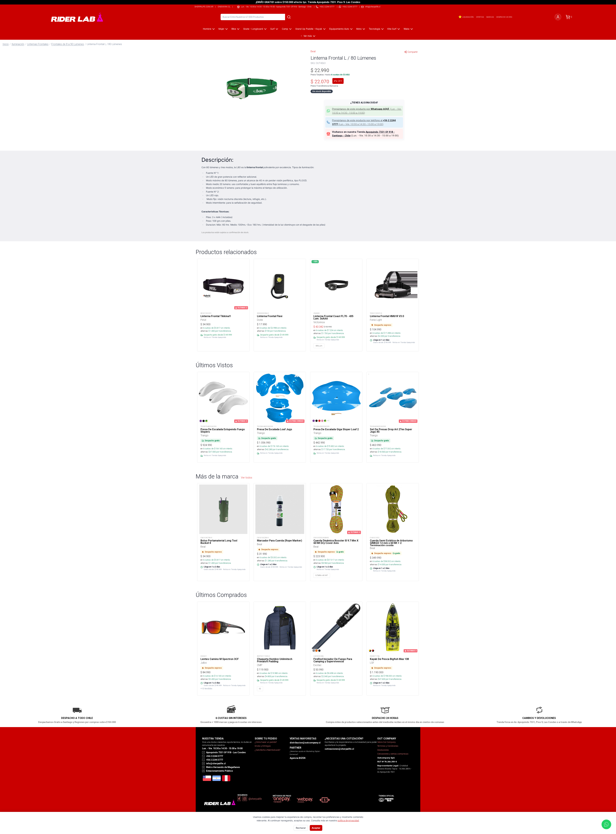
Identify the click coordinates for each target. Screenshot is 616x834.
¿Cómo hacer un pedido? (266, 742)
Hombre (207, 28)
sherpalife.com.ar (203, 6)
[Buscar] (289, 17)
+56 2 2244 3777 (349, 6)
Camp (285, 28)
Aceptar (316, 827)
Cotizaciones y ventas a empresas (392, 753)
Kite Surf (391, 28)
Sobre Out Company (386, 742)
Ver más (308, 35)
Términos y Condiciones (387, 746)
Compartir (412, 51)
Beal (313, 51)
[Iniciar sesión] (558, 17)
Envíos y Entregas (263, 746)
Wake (406, 28)
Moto (359, 28)
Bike (233, 28)
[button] (252, 87)
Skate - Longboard (253, 28)
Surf (272, 28)
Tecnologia (374, 28)
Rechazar (301, 827)
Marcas (490, 17)
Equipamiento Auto (339, 28)
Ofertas (480, 17)
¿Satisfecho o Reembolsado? (267, 750)
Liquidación (468, 17)
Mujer (221, 28)
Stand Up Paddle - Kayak (308, 28)
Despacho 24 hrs (504, 17)
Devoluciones (383, 750)
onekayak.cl (224, 6)
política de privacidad (348, 820)
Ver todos (246, 477)
